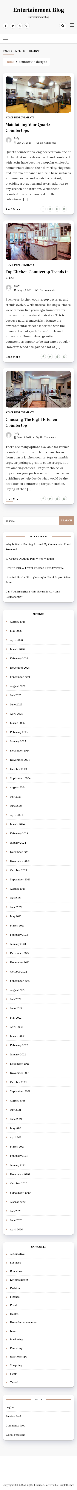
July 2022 (15, 999)
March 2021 (17, 1146)
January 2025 (18, 741)
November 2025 (20, 667)
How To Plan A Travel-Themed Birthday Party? (35, 568)
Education (16, 1271)
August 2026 (17, 621)
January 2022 (18, 1054)
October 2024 (18, 769)
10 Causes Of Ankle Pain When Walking (30, 558)
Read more (13, 209)
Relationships (18, 1356)
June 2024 (16, 805)
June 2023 (16, 907)
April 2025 (16, 713)
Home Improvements (20, 117)
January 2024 (18, 842)
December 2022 (19, 953)
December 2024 (20, 750)
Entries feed (13, 1416)
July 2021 (15, 1109)
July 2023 (15, 898)
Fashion (15, 1288)
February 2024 (19, 833)
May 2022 (15, 1017)
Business (15, 1262)
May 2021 (15, 1128)
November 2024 (20, 759)
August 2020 (18, 1202)
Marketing (16, 1339)
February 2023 (19, 934)
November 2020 (20, 1174)
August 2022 (17, 990)
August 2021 (17, 1100)
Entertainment (19, 1279)
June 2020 (16, 1220)
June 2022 (16, 1008)
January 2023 (18, 944)
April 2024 (16, 815)
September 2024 (20, 778)
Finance (15, 1296)
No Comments (48, 142)
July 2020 (15, 1211)
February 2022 (19, 1045)
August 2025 (17, 686)
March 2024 (17, 824)
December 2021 (19, 1063)
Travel (14, 1382)
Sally (16, 138)
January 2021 (18, 1165)
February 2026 (19, 658)
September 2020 (20, 1192)
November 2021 (19, 1073)
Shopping (16, 1365)
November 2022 (20, 962)
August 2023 (17, 888)
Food (13, 1305)
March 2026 (17, 649)
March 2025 (17, 723)
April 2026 (16, 640)
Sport (13, 1373)
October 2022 (18, 971)
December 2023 (19, 852)
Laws (13, 1331)
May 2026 (16, 631)
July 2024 (15, 796)
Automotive (17, 1254)
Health (14, 1314)
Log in (10, 1407)
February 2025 (19, 732)
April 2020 (16, 1229)
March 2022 (17, 1036)
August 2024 (17, 787)
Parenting (16, 1348)
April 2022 (16, 1027)
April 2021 (16, 1137)
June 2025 (16, 704)
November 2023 (20, 861)
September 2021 (20, 1091)
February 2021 (19, 1155)
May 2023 (15, 916)
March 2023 (17, 925)
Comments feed (15, 1425)
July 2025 (15, 695)
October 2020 (18, 1183)
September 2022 (20, 980)
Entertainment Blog (38, 9)
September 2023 (20, 879)
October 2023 (18, 870)
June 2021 (16, 1119)
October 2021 (18, 1082)
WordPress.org (15, 1434)
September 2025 (20, 677)
